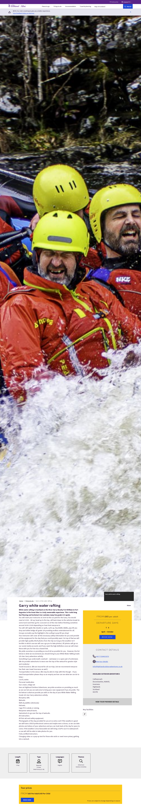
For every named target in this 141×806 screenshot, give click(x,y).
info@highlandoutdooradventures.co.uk (107, 666)
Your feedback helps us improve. (23, 13)
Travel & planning (85, 6)
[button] (130, 12)
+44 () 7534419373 (102, 656)
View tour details (102, 661)
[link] (128, 6)
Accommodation (70, 6)
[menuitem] (46, 6)
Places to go (46, 6)
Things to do (57, 6)
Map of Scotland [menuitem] (99, 6)
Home (21, 601)
